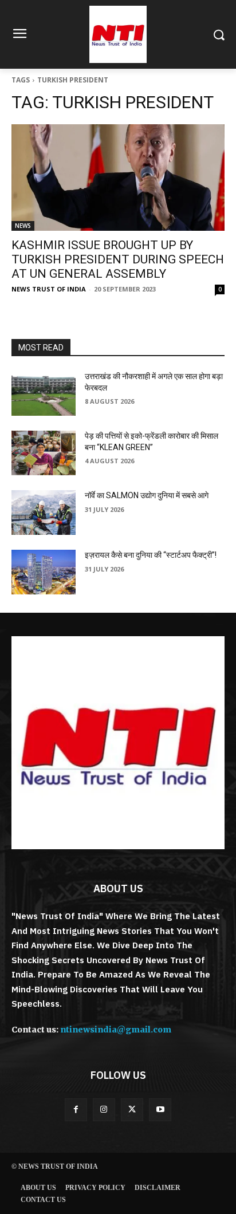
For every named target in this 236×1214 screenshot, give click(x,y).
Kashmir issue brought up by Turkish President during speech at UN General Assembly (117, 259)
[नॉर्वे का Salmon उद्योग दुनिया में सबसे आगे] (43, 512)
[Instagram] (104, 1109)
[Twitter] (132, 1109)
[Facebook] (76, 1109)
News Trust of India (48, 289)
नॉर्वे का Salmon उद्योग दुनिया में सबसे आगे (147, 495)
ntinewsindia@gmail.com (115, 1029)
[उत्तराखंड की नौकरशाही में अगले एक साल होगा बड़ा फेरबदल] (43, 393)
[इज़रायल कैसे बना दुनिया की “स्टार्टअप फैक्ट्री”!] (43, 572)
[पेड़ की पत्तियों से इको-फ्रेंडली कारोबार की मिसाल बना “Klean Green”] (43, 453)
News (23, 226)
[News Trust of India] (118, 34)
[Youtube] (160, 1109)
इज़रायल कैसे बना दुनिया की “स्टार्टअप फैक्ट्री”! (151, 554)
